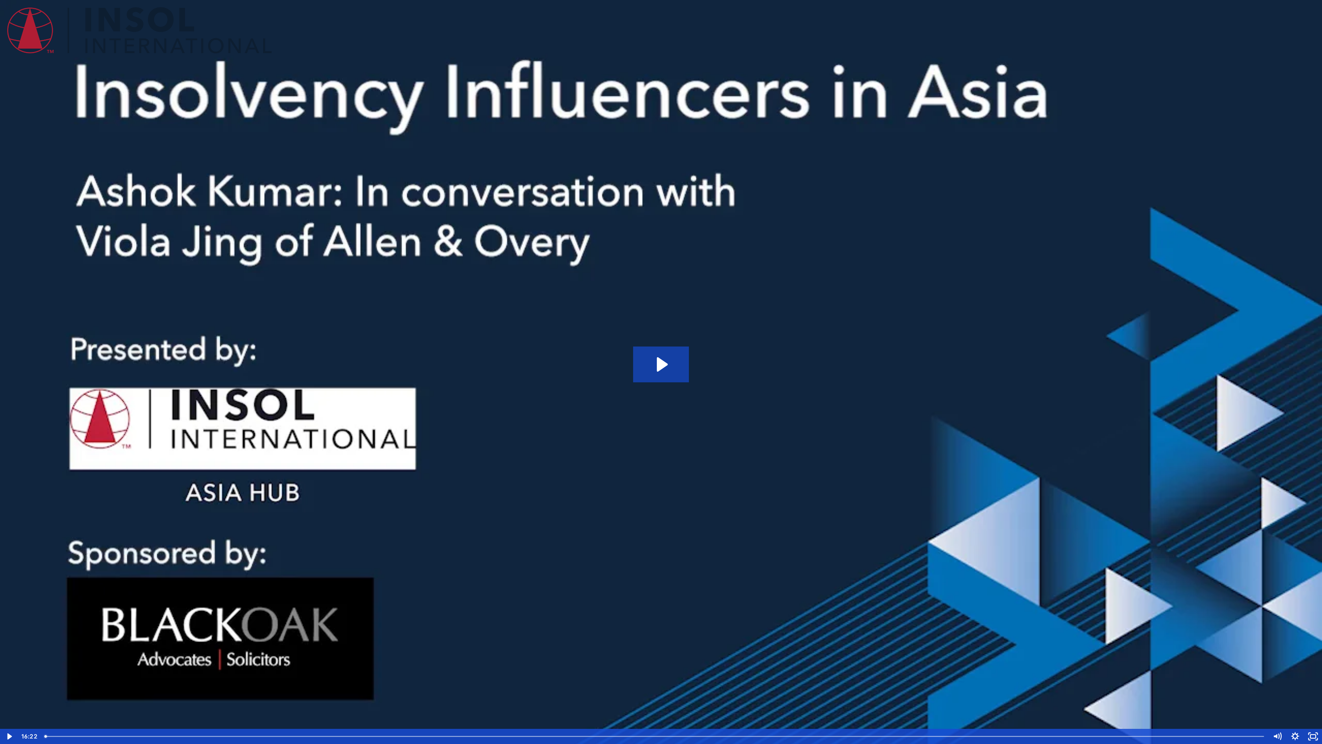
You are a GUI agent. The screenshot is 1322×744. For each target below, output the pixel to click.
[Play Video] (9, 736)
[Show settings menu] (1295, 736)
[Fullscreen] (1313, 736)
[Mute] (1277, 736)
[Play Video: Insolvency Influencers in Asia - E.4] (661, 364)
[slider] (654, 736)
